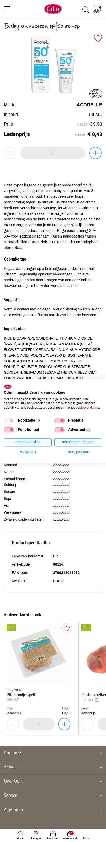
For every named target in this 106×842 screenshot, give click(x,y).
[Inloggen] (97, 9)
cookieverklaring (87, 407)
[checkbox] (9, 420)
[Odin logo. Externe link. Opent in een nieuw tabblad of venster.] (8, 386)
